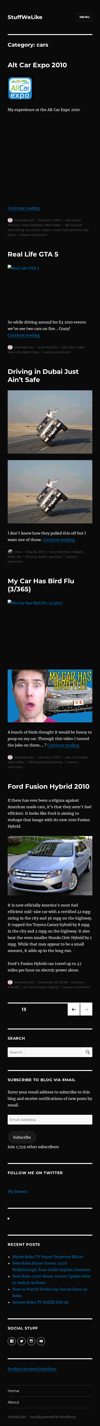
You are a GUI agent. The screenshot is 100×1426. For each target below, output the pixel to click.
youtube (55, 556)
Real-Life (14, 352)
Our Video (76, 347)
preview (76, 230)
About (13, 1402)
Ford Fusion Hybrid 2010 (49, 786)
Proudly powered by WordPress (53, 1417)
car (27, 230)
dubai (42, 556)
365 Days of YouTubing (45, 762)
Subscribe (22, 1137)
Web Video (52, 225)
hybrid (54, 987)
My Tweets (18, 1191)
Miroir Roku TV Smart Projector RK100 (47, 1256)
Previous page (74, 1015)
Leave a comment (33, 235)
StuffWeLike (25, 17)
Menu (85, 17)
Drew (18, 552)
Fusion (42, 987)
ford (33, 987)
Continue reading (24, 208)
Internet (63, 552)
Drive (35, 230)
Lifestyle (77, 552)
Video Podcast (32, 225)
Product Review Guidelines (32, 1369)
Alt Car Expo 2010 (37, 65)
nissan (46, 230)
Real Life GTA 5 (33, 254)
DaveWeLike (23, 220)
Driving (31, 556)
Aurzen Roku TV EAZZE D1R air (40, 1302)
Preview (14, 225)
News (76, 220)
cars (68, 220)
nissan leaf (60, 230)
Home (13, 1391)
